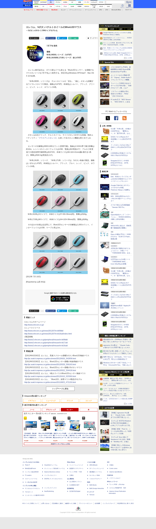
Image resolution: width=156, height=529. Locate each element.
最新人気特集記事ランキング (115, 336)
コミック (88, 401)
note (75, 38)
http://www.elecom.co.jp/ (34, 325)
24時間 (112, 29)
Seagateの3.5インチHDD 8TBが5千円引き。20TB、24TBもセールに (120, 163)
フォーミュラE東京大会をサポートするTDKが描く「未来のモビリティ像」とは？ (121, 85)
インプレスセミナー (50, 475)
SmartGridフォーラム (50, 465)
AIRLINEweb (93, 465)
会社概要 (97, 503)
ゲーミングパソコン (75, 10)
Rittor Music (71, 462)
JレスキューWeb (94, 475)
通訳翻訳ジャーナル (95, 472)
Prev (26, 429)
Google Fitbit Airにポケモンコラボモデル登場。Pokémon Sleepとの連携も (120, 187)
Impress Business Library (52, 472)
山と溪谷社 (70, 479)
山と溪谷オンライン (75, 481)
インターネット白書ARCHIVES (34, 495)
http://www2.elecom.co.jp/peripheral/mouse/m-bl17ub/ (46, 343)
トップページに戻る (60, 389)
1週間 (120, 29)
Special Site (109, 62)
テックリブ (90, 492)
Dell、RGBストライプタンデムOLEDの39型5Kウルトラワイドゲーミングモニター (121, 179)
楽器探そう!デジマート (76, 468)
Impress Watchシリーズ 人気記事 (117, 372)
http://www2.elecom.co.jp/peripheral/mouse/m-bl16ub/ (46, 346)
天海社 (111, 465)
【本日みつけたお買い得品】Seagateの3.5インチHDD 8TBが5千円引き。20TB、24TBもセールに (117, 55)
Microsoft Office (116, 10)
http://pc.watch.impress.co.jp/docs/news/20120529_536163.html (50, 364)
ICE (108, 462)
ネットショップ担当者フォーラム (54, 468)
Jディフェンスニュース (96, 468)
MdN (88, 482)
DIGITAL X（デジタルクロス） (53, 479)
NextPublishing (49, 491)
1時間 (103, 29)
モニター (63, 10)
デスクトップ (51, 410)
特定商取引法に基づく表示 (125, 503)
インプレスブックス (50, 488)
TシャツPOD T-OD (75, 472)
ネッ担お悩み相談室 (31, 482)
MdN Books (93, 485)
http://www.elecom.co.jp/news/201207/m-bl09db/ (43, 331)
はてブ (63, 38)
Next (95, 429)
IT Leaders (28, 475)
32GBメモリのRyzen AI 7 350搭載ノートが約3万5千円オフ (121, 139)
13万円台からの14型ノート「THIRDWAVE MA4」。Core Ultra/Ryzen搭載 (120, 261)
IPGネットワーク (112, 481)
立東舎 (71, 475)
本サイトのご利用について (30, 503)
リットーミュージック (76, 465)
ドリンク (70, 401)
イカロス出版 (91, 462)
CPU (106, 10)
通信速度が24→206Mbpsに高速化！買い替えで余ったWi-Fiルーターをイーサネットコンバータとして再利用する (118, 341)
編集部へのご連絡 (70, 503)
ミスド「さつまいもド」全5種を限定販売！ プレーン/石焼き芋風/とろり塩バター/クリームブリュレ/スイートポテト (117, 390)
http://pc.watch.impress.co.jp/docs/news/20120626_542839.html (50, 358)
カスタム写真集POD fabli (117, 488)
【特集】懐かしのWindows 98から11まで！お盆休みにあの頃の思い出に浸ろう (121, 447)
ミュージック (51, 401)
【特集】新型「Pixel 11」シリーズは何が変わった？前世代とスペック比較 (121, 431)
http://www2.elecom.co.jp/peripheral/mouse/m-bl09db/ (46, 340)
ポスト (35, 38)
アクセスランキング (112, 26)
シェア (52, 38)
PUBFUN (110, 475)
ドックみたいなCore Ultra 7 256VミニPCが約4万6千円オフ (121, 147)
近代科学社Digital (74, 491)
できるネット (29, 492)
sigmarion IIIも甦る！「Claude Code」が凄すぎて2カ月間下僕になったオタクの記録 (117, 347)
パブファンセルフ (114, 478)
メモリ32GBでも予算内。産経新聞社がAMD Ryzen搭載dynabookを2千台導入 (121, 69)
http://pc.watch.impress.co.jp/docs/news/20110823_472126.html (50, 382)
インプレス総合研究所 (32, 472)
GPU (100, 10)
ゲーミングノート (90, 10)
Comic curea (113, 468)
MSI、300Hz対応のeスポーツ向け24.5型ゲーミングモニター (121, 198)
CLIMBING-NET (74, 485)
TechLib (91, 495)
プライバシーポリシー (85, 503)
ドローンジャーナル (31, 479)
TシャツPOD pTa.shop (116, 484)
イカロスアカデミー (95, 479)
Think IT (27, 465)
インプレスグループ (109, 503)
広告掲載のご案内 (57, 503)
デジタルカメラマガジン (32, 488)
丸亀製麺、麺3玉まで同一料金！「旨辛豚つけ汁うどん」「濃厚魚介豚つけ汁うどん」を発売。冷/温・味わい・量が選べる (117, 380)
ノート (32, 410)
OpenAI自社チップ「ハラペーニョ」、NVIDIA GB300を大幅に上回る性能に (121, 217)
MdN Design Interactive (96, 488)
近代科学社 (70, 488)
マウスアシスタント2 (47, 138)
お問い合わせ (45, 503)
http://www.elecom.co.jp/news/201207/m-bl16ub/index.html (48, 334)
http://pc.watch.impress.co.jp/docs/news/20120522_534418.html (50, 370)
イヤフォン (32, 401)
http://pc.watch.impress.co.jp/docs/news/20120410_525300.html (50, 376)
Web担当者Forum (30, 468)
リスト (42, 38)
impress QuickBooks (115, 472)
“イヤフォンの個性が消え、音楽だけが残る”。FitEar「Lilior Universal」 (120, 93)
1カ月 (129, 29)
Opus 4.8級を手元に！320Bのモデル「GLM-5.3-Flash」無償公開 (121, 236)
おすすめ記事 (109, 408)
